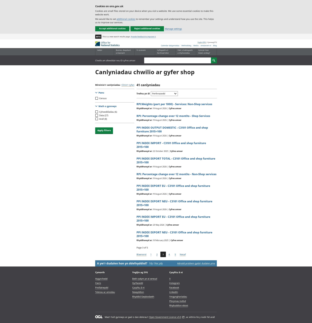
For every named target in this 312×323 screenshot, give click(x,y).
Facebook (174, 287)
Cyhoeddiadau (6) (108, 111)
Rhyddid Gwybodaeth (143, 296)
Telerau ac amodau (105, 292)
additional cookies (126, 19)
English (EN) (202, 42)
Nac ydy (159, 263)
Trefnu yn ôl (143, 93)
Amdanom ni (206, 45)
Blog (215, 45)
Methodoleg (186, 45)
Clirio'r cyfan (128, 84)
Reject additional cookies (147, 28)
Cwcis (98, 283)
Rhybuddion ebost (178, 305)
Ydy (151, 263)
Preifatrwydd (101, 287)
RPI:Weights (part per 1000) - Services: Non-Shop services (174, 104)
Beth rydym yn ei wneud (144, 278)
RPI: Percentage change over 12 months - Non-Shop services (176, 174)
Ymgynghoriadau (178, 296)
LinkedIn (173, 292)
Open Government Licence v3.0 (165, 317)
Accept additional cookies (112, 28)
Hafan (99, 50)
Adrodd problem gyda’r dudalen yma (196, 263)
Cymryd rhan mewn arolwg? (204, 51)
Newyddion (138, 292)
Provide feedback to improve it (143, 36)
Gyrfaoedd (137, 283)
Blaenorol (141, 254)
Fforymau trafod (177, 301)
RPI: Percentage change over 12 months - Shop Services (173, 116)
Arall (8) (103, 118)
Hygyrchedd (101, 278)
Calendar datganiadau (170, 45)
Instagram (174, 283)
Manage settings (173, 28)
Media (196, 45)
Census (103, 98)
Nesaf (183, 254)
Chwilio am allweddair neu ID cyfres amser (115, 60)
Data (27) (103, 115)
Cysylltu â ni (138, 287)
